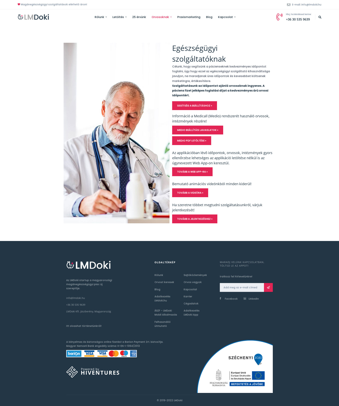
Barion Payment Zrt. (137, 342)
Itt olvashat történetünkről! (84, 326)
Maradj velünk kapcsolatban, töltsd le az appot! (242, 263)
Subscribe (268, 287)
